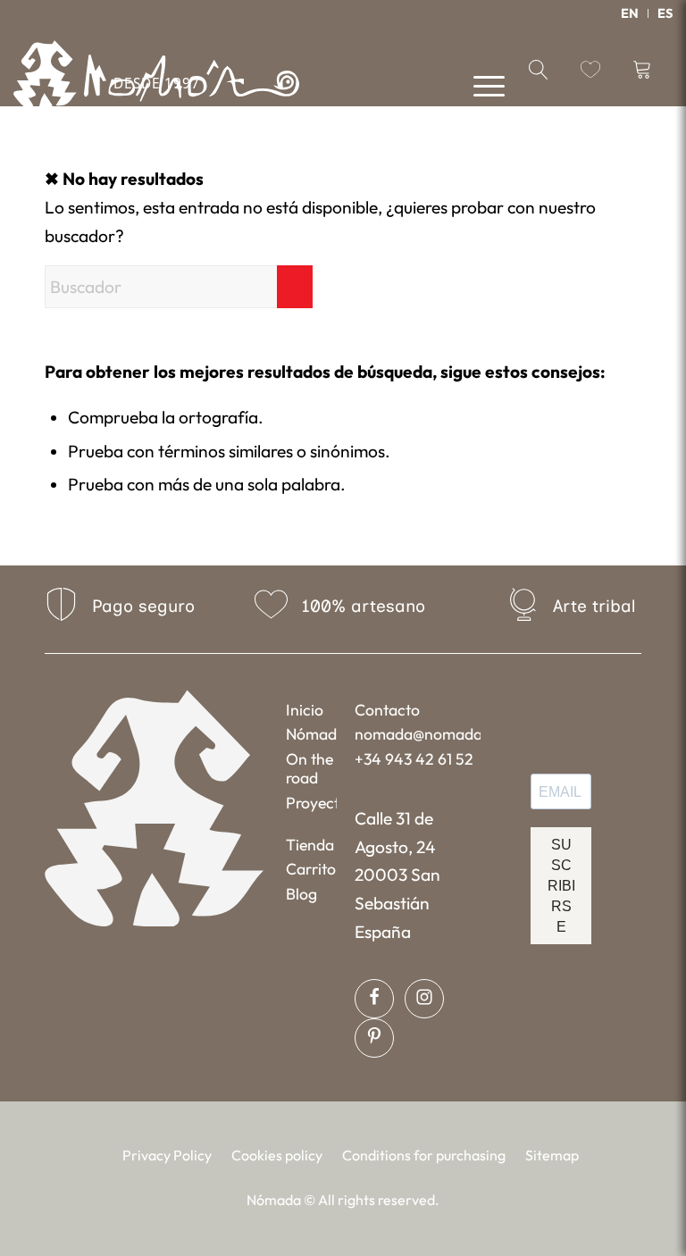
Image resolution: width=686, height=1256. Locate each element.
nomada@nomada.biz (417, 734)
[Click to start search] (295, 286)
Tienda (310, 844)
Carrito (311, 868)
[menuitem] (630, 13)
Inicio (304, 709)
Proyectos (311, 802)
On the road (309, 768)
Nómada (311, 734)
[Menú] (480, 84)
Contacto (387, 709)
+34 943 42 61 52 (414, 759)
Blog (301, 893)
